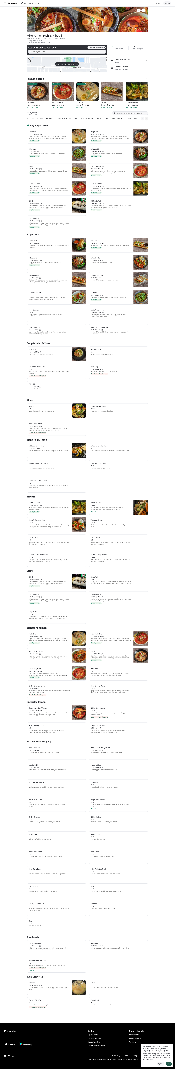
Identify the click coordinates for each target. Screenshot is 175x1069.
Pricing (134, 1056)
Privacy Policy (115, 1056)
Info (67, 38)
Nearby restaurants (136, 1031)
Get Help (91, 1031)
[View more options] (143, 10)
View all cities (134, 1035)
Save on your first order (96, 1046)
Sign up (167, 3)
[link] (139, 10)
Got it (169, 1064)
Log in (158, 3)
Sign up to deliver (94, 1042)
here (151, 1059)
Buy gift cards (93, 1035)
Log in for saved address (97, 48)
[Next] (146, 78)
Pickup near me (135, 1038)
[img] (67, 64)
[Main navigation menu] (5, 3)
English (134, 1042)
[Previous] (142, 78)
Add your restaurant (95, 1038)
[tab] (37, 118)
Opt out (160, 1064)
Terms (126, 1056)
